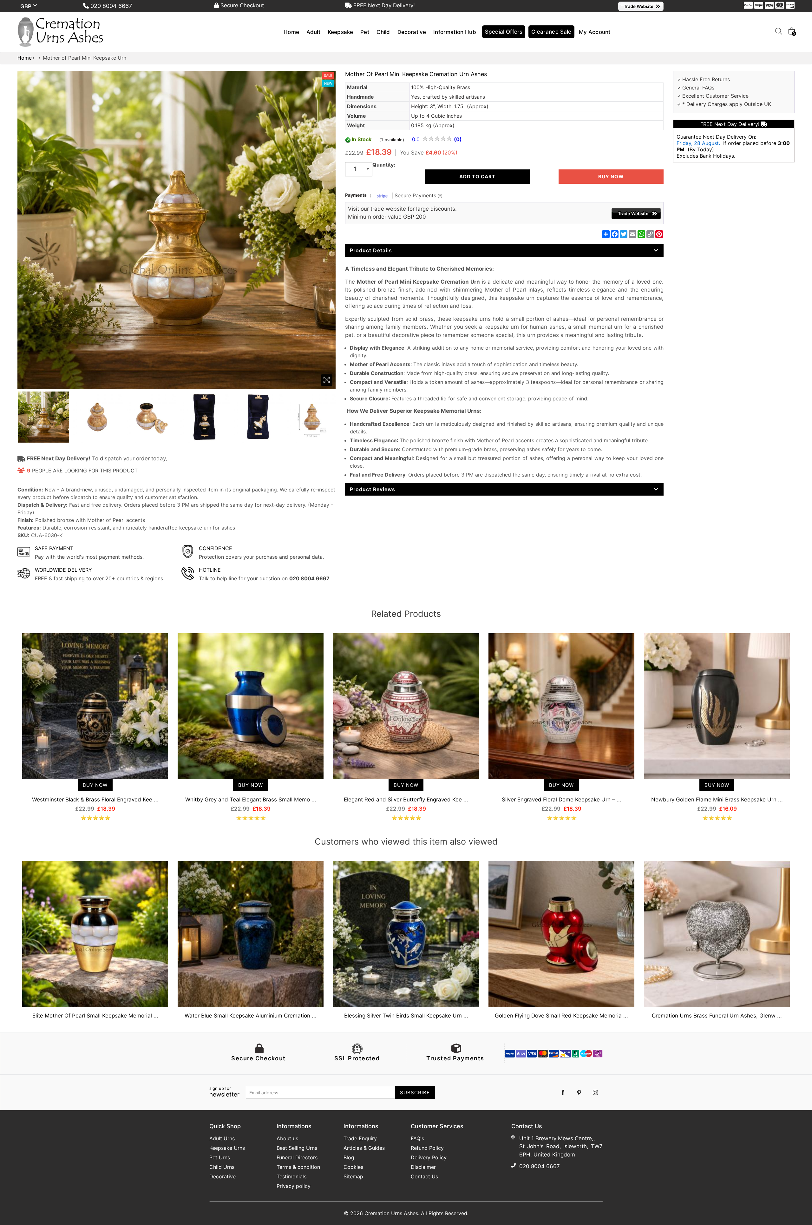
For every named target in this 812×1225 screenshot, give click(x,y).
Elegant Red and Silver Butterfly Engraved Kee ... (406, 799)
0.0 (416, 139)
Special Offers (503, 32)
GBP (26, 6)
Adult (313, 32)
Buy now (611, 177)
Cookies (353, 1167)
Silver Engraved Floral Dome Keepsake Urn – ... (561, 799)
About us (287, 1138)
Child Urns (221, 1167)
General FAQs (698, 87)
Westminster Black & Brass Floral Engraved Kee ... (95, 799)
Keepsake (340, 32)
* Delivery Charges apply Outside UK (726, 104)
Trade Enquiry (360, 1138)
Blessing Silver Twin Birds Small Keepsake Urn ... (406, 1015)
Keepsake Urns (227, 1148)
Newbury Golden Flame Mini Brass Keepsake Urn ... (717, 799)
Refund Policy (427, 1148)
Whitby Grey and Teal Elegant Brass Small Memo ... (250, 799)
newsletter (224, 1092)
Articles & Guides (364, 1148)
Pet (364, 32)
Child (383, 32)
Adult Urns (222, 1138)
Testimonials (291, 1176)
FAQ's (417, 1138)
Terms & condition (298, 1167)
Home (291, 32)
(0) (458, 139)
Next (801, 715)
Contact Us (424, 1176)
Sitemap (353, 1176)
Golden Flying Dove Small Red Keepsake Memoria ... (561, 1015)
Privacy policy (294, 1186)
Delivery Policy (429, 1157)
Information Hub (454, 32)
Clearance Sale (551, 32)
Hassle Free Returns (706, 79)
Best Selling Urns (297, 1148)
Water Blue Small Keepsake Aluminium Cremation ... (251, 1015)
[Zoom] (326, 380)
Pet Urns (219, 1157)
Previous (11, 715)
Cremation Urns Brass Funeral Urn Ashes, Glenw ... (717, 1015)
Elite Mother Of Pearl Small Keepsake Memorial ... (95, 1015)
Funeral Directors (297, 1157)
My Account (595, 32)
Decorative (411, 32)
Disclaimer (423, 1167)
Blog (349, 1157)
